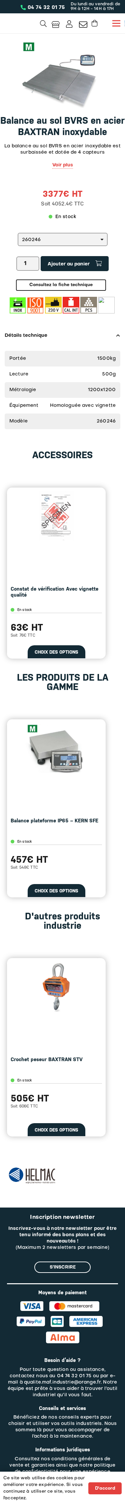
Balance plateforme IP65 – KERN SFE (54, 821)
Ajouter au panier (69, 264)
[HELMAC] (32, 1170)
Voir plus (62, 165)
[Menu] (116, 23)
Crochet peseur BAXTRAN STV (47, 1059)
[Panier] (94, 23)
